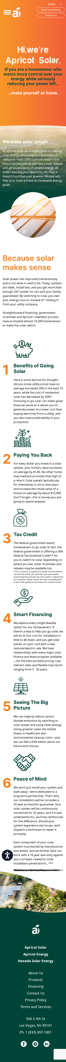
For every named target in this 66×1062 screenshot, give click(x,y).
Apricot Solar (36, 947)
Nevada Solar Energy (35, 960)
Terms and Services (35, 1006)
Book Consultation (51, 9)
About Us (35, 973)
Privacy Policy (35, 999)
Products (36, 979)
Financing (35, 986)
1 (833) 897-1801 (39, 1032)
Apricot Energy (35, 954)
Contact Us (51, 15)
